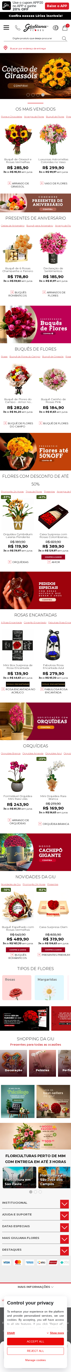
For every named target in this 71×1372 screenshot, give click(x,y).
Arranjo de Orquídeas (19, 822)
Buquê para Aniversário (39, 225)
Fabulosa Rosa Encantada (56, 691)
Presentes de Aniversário (35, 218)
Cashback (55, 28)
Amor (56, 562)
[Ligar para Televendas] (18, 28)
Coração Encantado (35, 622)
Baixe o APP (57, 6)
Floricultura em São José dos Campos (53, 1180)
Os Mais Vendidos (36, 109)
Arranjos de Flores (34, 116)
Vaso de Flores (55, 183)
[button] (28, 94)
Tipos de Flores (34, 491)
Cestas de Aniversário (12, 225)
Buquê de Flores (55, 116)
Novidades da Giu (35, 877)
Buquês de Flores (35, 349)
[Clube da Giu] (35, 1148)
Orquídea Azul (53, 753)
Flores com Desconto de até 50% (35, 480)
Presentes (49, 491)
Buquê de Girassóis (53, 356)
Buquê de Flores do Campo (24, 356)
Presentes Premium (56, 954)
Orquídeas (20, 562)
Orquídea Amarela (32, 753)
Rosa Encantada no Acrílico (20, 691)
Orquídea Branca (11, 753)
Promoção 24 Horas (12, 491)
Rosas (4, 356)
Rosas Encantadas (35, 615)
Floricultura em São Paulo (18, 1182)
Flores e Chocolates (11, 116)
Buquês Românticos (17, 294)
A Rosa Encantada (11, 622)
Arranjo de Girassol (20, 185)
